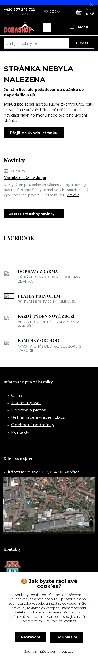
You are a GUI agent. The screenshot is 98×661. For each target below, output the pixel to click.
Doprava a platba (28, 409)
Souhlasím (66, 637)
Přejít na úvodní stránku (33, 132)
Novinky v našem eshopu (25, 177)
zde (70, 651)
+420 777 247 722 (19, 10)
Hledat (82, 43)
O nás (16, 395)
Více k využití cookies (59, 621)
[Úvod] (19, 27)
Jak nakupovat (26, 402)
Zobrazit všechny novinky (31, 214)
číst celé (73, 195)
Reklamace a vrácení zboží (38, 417)
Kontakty (20, 432)
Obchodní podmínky (32, 424)
